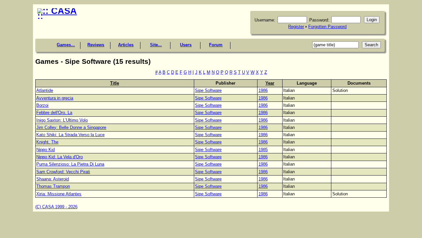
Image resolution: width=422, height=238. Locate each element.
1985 (263, 149)
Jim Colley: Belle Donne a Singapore (71, 127)
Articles (126, 44)
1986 (263, 90)
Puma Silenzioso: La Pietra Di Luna (70, 164)
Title (114, 83)
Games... (66, 44)
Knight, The (47, 141)
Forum (216, 44)
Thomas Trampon (53, 186)
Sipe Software (208, 90)
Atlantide (44, 90)
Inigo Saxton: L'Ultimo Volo (62, 120)
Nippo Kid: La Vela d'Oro (59, 156)
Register (296, 26)
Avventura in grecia (54, 98)
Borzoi (42, 105)
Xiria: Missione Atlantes (58, 193)
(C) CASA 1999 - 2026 (56, 206)
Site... (156, 44)
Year (269, 83)
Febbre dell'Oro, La (54, 112)
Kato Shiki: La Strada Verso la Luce (70, 134)
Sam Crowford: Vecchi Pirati (63, 171)
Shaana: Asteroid (52, 179)
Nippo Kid (45, 149)
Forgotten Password (327, 26)
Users (186, 44)
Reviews (95, 44)
